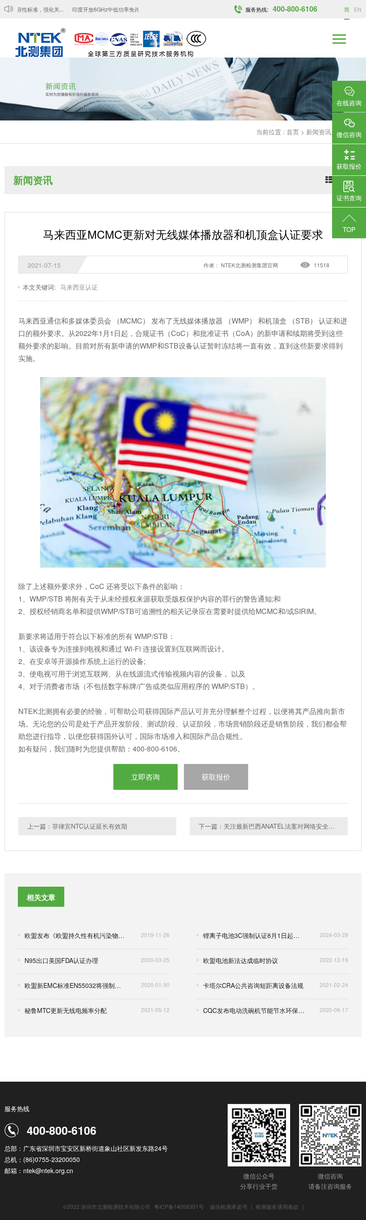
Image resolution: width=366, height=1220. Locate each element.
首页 (293, 131)
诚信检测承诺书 (228, 1206)
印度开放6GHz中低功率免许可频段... (109, 9)
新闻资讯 (318, 131)
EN (358, 9)
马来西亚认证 (79, 286)
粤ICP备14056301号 (179, 1206)
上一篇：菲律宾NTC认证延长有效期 (77, 826)
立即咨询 (145, 777)
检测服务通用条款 (278, 1206)
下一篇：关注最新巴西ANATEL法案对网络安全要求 (270, 826)
